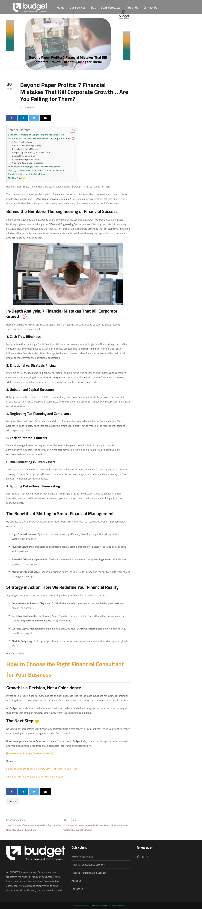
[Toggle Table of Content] (71, 130)
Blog (93, 7)
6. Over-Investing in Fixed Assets (26, 159)
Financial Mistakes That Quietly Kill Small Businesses (34, 776)
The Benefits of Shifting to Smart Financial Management (34, 166)
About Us (132, 7)
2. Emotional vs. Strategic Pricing (26, 145)
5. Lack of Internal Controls (23, 156)
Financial (29, 107)
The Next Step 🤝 (16, 178)
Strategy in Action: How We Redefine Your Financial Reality (36, 170)
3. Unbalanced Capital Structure (26, 149)
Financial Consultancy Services (88, 864)
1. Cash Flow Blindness (22, 142)
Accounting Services (82, 856)
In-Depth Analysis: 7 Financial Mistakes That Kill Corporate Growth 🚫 (41, 138)
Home (60, 7)
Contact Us (150, 7)
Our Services (77, 7)
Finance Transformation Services (89, 872)
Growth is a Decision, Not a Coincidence (26, 174)
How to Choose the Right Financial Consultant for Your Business (65, 669)
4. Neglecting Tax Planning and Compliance (31, 152)
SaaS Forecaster (111, 7)
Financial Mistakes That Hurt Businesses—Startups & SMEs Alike (41, 768)
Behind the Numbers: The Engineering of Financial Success (36, 134)
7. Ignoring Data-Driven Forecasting (27, 163)
